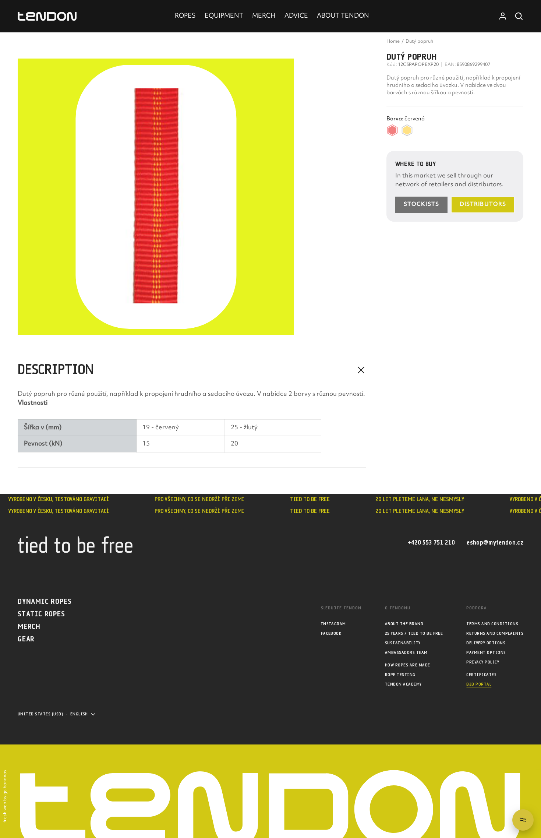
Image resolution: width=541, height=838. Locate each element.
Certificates (481, 675)
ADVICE (296, 16)
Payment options (486, 653)
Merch (29, 626)
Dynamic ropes (44, 601)
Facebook (331, 633)
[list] (192, 197)
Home (393, 41)
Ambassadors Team (406, 653)
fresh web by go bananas (5, 796)
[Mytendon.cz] (47, 16)
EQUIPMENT (224, 16)
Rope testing (400, 675)
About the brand (404, 624)
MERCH (264, 16)
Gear (26, 639)
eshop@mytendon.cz (495, 543)
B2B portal (478, 684)
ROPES (185, 16)
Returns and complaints (494, 633)
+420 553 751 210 (431, 543)
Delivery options (485, 643)
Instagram (333, 624)
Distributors (483, 204)
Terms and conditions (492, 624)
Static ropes (41, 614)
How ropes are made (407, 665)
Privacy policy (482, 662)
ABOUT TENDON (343, 16)
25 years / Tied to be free (414, 633)
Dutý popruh (419, 41)
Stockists (421, 204)
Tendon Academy (403, 684)
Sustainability (403, 643)
